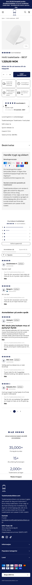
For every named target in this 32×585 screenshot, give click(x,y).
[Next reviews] (29, 106)
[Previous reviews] (3, 106)
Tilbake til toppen (16, 477)
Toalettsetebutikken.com (11, 580)
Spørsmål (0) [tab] (23, 249)
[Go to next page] (21, 411)
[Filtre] (4, 255)
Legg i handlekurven (21, 74)
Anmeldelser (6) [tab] (9, 249)
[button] (29, 12)
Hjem (3, 18)
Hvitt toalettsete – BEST (12, 18)
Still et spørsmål (16, 243)
